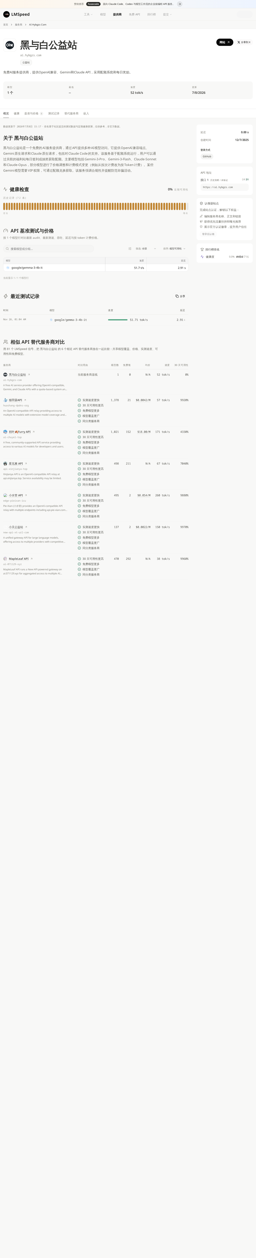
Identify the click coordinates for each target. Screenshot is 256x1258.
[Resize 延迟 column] (188, 260)
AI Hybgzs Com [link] (37, 24)
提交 (166, 14)
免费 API (134, 14)
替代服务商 (71, 113)
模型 (103, 14)
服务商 (18, 24)
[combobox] (146, 248)
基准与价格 (33, 113)
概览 (6, 113)
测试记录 (53, 113)
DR (245, 179)
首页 (5, 24)
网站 (222, 42)
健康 (16, 113)
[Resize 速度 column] (146, 260)
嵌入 (86, 113)
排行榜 (151, 14)
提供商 (117, 14)
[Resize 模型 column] (105, 260)
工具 (87, 14)
